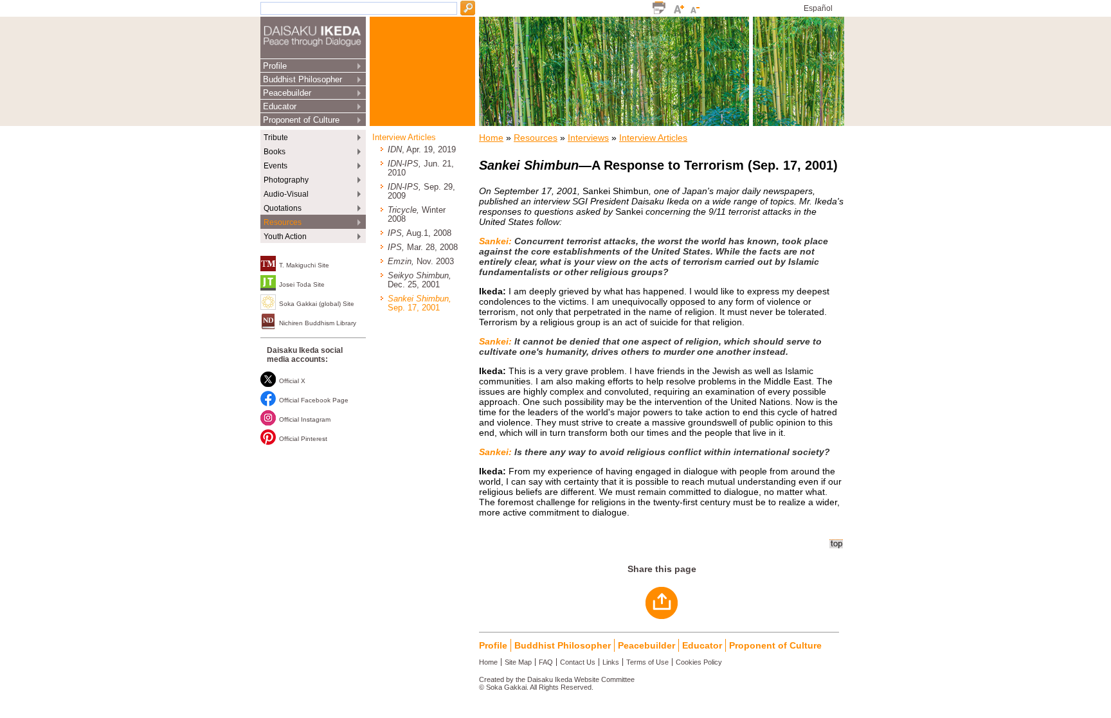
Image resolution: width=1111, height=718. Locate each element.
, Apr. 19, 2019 (422, 149)
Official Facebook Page (313, 400)
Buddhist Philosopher (302, 79)
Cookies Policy (699, 662)
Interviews (588, 137)
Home (491, 137)
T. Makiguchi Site (304, 265)
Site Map (518, 662)
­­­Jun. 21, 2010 (421, 168)
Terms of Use (647, 662)
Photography (286, 179)
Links (610, 662)
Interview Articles (404, 137)
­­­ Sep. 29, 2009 (421, 192)
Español (818, 8)
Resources (283, 222)
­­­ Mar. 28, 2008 (423, 247)
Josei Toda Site (302, 284)
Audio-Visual (286, 194)
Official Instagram (304, 419)
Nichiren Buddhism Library (317, 323)
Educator (279, 106)
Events (275, 165)
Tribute (276, 137)
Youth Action (285, 236)
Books (274, 151)
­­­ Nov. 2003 (421, 261)
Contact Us (577, 662)
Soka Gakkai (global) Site (316, 303)
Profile (275, 66)
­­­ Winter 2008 (417, 215)
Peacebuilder (287, 93)
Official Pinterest (303, 438)
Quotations (283, 208)
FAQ (546, 662)
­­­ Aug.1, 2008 (419, 233)
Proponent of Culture (301, 120)
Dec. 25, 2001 (419, 280)
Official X (292, 380)
